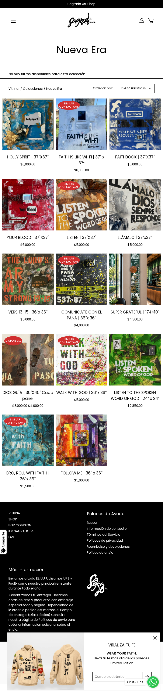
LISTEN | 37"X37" (81, 237)
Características (133, 88)
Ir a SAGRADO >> (21, 531)
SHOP (12, 519)
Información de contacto (107, 528)
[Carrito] (151, 20)
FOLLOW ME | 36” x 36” (81, 473)
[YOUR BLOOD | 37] (28, 204)
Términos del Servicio (103, 534)
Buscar (92, 522)
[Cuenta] (141, 20)
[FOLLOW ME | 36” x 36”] (81, 440)
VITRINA (14, 513)
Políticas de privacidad (105, 540)
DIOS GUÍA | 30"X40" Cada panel (28, 395)
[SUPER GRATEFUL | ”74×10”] (135, 279)
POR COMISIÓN (19, 525)
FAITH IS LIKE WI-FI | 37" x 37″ (81, 160)
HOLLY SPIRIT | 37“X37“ (28, 157)
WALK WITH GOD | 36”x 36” (81, 392)
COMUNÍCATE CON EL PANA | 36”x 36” (81, 315)
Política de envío (100, 552)
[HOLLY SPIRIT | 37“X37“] (28, 124)
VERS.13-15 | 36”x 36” (28, 312)
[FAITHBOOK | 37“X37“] (135, 124)
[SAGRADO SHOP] (81, 20)
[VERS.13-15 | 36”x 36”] (28, 279)
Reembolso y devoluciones (108, 546)
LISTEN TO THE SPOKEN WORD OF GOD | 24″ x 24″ (135, 395)
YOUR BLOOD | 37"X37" (28, 237)
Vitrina (13, 88)
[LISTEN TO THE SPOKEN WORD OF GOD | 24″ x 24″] (135, 360)
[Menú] (13, 20)
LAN (11, 537)
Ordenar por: (103, 88)
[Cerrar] (155, 637)
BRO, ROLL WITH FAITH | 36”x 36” (27, 476)
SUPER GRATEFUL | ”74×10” (135, 312)
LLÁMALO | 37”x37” (135, 237)
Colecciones (33, 88)
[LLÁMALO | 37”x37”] (135, 204)
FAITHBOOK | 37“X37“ (135, 157)
